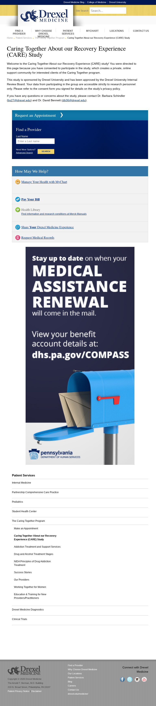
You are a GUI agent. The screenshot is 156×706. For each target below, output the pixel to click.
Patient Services (24, 38)
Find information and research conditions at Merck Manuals (54, 213)
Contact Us (73, 690)
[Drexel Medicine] (45, 25)
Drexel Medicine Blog (74, 2)
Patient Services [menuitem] (68, 32)
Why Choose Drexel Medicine (82, 669)
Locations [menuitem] (117, 30)
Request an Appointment (35, 115)
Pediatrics (17, 501)
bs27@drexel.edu (19, 100)
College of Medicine (96, 2)
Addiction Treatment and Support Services (37, 546)
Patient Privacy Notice (18, 691)
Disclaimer (36, 691)
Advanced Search (24, 152)
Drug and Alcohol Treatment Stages (33, 554)
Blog (70, 681)
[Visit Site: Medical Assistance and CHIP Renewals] (80, 463)
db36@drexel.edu (74, 100)
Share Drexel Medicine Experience (47, 227)
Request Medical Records (37, 237)
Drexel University (117, 2)
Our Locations (75, 673)
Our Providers (21, 579)
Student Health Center (24, 511)
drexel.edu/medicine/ (78, 694)
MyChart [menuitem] (92, 30)
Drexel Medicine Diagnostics (28, 609)
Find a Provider (75, 665)
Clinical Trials (19, 619)
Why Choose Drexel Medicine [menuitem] (43, 32)
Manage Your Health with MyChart (44, 182)
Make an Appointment (26, 528)
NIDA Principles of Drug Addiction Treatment (32, 563)
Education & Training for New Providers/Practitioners (30, 596)
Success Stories (23, 572)
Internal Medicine (21, 482)
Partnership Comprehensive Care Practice (35, 492)
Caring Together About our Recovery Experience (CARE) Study (35, 537)
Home (10, 38)
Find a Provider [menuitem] (19, 32)
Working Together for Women (30, 587)
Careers (72, 685)
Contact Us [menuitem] (141, 30)
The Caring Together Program (49, 38)
